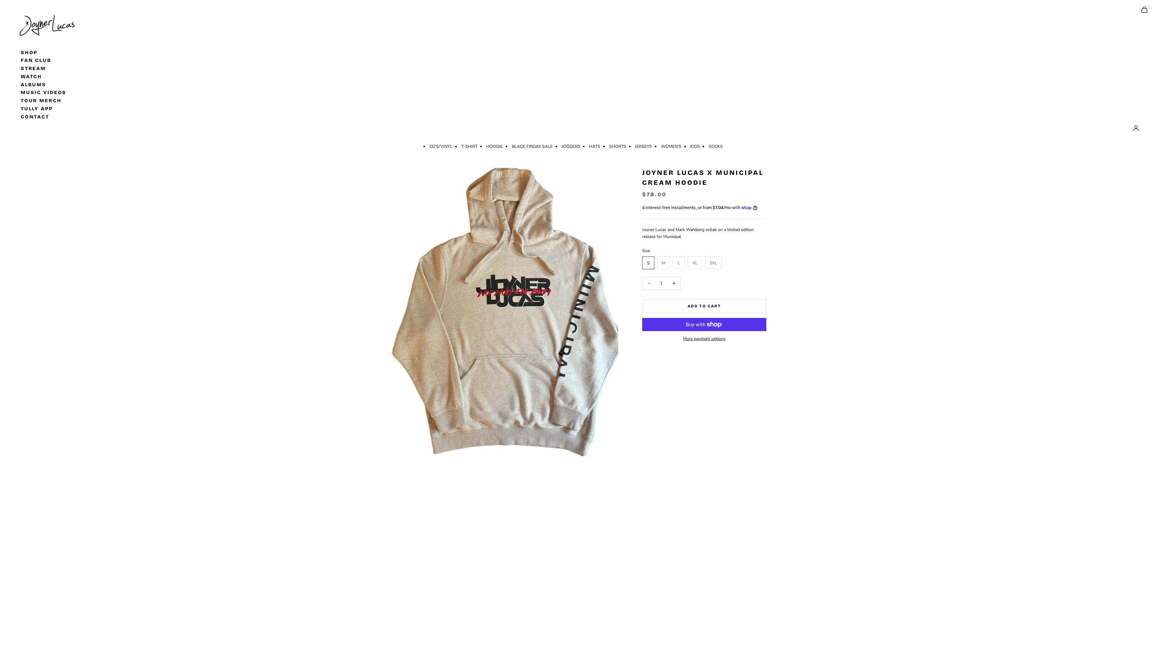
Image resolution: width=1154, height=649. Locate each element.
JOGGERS (571, 146)
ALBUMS (33, 84)
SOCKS (716, 146)
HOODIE (494, 146)
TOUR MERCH (41, 100)
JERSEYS (643, 146)
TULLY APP (37, 108)
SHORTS (617, 146)
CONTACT (35, 116)
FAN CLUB (36, 60)
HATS (594, 146)
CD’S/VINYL (440, 146)
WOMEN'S (671, 146)
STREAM (33, 68)
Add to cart (704, 306)
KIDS (695, 146)
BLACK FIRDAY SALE (532, 146)
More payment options (704, 339)
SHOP (29, 52)
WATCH (31, 76)
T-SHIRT (469, 146)
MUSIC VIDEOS (44, 92)
